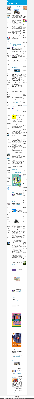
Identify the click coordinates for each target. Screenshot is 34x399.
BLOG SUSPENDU (14, 201)
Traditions (24, 226)
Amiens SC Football (8, 58)
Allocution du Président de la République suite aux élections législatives (16, 106)
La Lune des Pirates (8, 80)
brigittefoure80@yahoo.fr (9, 10)
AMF (7, 44)
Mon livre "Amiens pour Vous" (25, 190)
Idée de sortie (19, 102)
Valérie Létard (24, 64)
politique (23, 111)
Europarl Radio (8, 217)
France (16, 110)
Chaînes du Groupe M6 (8, 212)
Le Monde (8, 228)
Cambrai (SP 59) (8, 115)
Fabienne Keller (24, 35)
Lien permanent (15, 64)
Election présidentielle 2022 (25, 153)
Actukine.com (24, 259)
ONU (7, 195)
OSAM (7, 92)
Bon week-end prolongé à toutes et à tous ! (16, 360)
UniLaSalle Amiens (8, 96)
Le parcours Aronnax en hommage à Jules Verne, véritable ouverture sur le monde (16, 216)
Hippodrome (8, 75)
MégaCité (8, 88)
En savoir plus (26, 398)
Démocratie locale (24, 143)
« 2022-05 (17, 6)
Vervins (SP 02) (8, 128)
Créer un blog (16, 396)
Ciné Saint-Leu (8, 64)
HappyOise (8, 223)
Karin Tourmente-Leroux (24, 48)
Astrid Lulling (24, 30)
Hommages (24, 167)
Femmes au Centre (24, 159)
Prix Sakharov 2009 (24, 207)
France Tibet (24, 17)
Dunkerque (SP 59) (8, 119)
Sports (20, 102)
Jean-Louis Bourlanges (24, 44)
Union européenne (18, 373)
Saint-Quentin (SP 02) (8, 125)
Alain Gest (24, 24)
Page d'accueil (19, 6)
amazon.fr (8, 53)
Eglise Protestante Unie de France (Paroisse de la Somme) (9, 70)
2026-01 (23, 115)
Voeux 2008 (24, 235)
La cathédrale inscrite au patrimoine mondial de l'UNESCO (9, 79)
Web (23, 240)
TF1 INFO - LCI (8, 239)
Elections (23, 154)
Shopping (23, 218)
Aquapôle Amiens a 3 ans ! (15, 67)
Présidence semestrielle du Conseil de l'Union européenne (8, 172)
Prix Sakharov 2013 (24, 210)
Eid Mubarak (24, 244)
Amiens (14, 102)
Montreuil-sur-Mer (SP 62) (9, 123)
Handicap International (24, 40)
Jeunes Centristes (24, 171)
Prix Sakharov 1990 (24, 205)
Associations (24, 130)
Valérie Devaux (24, 63)
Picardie (23, 202)
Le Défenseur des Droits (9, 142)
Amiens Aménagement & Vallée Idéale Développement (9, 56)
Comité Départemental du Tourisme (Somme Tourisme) (9, 30)
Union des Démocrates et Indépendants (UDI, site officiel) (25, 59)
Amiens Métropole (16, 102)
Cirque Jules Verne (8, 66)
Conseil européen (8, 164)
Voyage (23, 239)
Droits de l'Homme (24, 149)
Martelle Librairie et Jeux (24, 51)
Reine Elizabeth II (24, 214)
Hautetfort (18, 396)
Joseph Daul (24, 46)
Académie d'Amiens (8, 51)
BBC (23, 91)
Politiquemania (24, 98)
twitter (24, 111)
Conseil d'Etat (8, 139)
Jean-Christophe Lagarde (25, 42)
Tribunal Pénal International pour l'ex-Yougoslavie (8, 200)
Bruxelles (8, 181)
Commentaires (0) (18, 64)
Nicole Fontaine (24, 53)
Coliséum (8, 67)
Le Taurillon (24, 94)
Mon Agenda (24, 188)
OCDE (7, 193)
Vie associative (24, 231)
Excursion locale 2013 (24, 158)
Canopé (7, 62)
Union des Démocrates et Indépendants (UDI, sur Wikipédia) (25, 60)
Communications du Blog (24, 139)
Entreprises (24, 156)
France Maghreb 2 (8, 221)
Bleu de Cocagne (8, 61)
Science (23, 216)
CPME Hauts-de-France (9, 32)
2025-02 (23, 120)
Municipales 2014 (24, 195)
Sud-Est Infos (24, 223)
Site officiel (8, 105)
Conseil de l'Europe (8, 177)
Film (23, 161)
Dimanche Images (24, 146)
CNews (7, 214)
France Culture (24, 80)
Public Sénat (8, 232)
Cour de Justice (8, 165)
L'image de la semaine (24, 175)
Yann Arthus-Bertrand (24, 66)
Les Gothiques (8, 84)
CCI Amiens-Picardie (8, 27)
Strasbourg (8, 183)
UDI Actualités (24, 228)
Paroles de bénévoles (24, 200)
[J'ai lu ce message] (33, 398)
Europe (14, 373)
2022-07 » (21, 6)
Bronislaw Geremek (24, 32)
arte (7, 207)
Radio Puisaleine (8, 234)
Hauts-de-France (24, 163)
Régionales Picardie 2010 (25, 212)
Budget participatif (24, 135)
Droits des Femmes (24, 150)
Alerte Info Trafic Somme (24, 125)
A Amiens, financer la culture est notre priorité (16, 275)
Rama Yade (24, 56)
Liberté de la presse (24, 185)
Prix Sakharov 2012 (24, 209)
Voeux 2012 (24, 237)
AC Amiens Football (8, 50)
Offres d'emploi (24, 197)
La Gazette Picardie (8, 226)
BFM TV (7, 209)
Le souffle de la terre (8, 82)
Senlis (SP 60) (8, 126)
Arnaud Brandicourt (24, 27)
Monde (23, 192)
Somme (23, 221)
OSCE (7, 196)
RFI (7, 235)
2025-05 (23, 118)
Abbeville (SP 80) (8, 108)
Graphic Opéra (24, 39)
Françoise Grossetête (24, 37)
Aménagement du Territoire (25, 127)
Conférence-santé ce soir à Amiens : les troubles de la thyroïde (16, 332)
